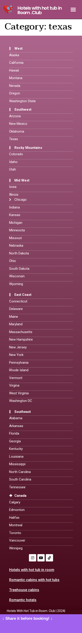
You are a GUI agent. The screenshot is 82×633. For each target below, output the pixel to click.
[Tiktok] (49, 557)
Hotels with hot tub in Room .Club (40, 10)
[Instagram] (32, 557)
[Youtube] (41, 557)
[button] (73, 9)
